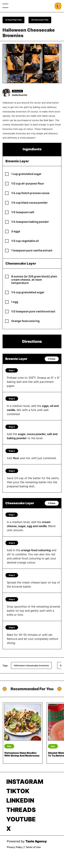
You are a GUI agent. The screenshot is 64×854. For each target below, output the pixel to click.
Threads (21, 809)
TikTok (17, 791)
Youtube (21, 819)
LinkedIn (20, 800)
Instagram (24, 781)
